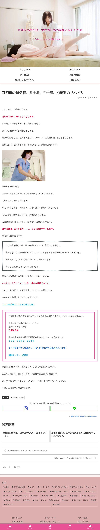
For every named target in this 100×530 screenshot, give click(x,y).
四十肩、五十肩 (18, 397)
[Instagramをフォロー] (25, 408)
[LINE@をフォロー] (74, 408)
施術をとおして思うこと (50, 521)
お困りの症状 (17, 521)
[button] (92, 387)
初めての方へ (17, 518)
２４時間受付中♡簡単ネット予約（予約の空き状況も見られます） (38, 348)
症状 (6, 397)
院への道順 (82, 518)
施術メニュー (50, 518)
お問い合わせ (82, 521)
